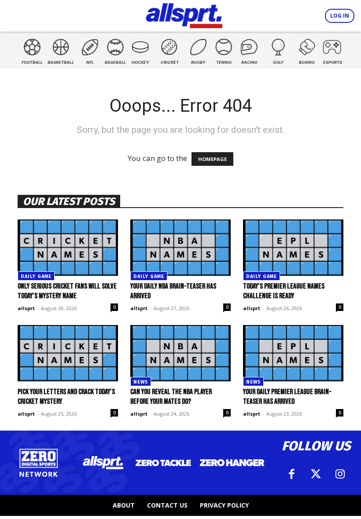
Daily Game (36, 276)
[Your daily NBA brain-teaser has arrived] (180, 247)
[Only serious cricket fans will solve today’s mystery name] (68, 247)
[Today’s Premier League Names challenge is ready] (293, 247)
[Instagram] (340, 474)
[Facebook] (292, 474)
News (140, 382)
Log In (339, 15)
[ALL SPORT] (184, 14)
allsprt (26, 308)
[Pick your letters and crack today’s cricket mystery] (68, 353)
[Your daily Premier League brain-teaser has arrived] (293, 353)
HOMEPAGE (212, 159)
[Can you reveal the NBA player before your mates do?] (180, 353)
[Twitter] (316, 474)
